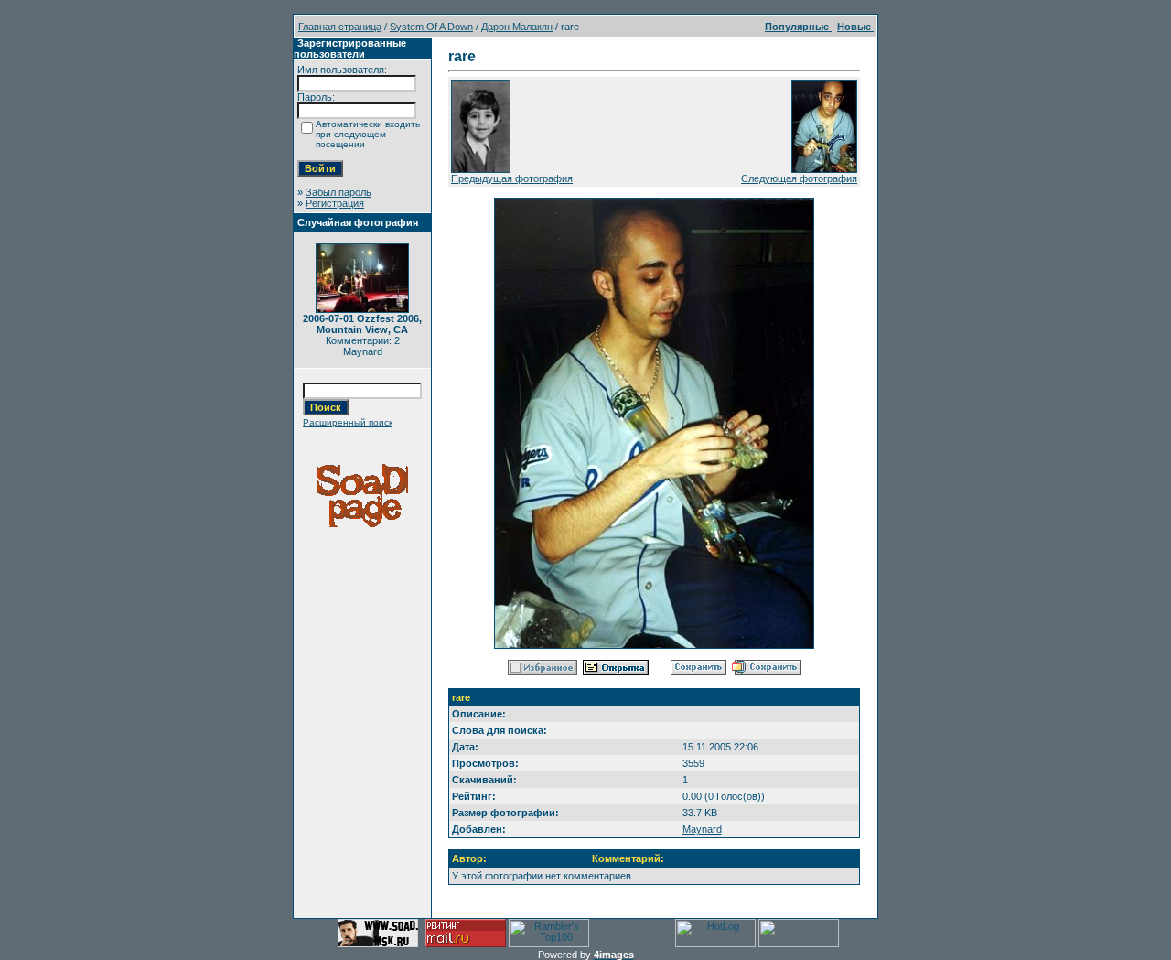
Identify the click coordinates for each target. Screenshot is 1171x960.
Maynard (702, 829)
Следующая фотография (799, 178)
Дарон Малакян (517, 26)
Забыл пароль (338, 192)
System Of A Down (431, 26)
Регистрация (335, 203)
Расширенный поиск (347, 422)
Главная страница (339, 26)
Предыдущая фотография (512, 178)
